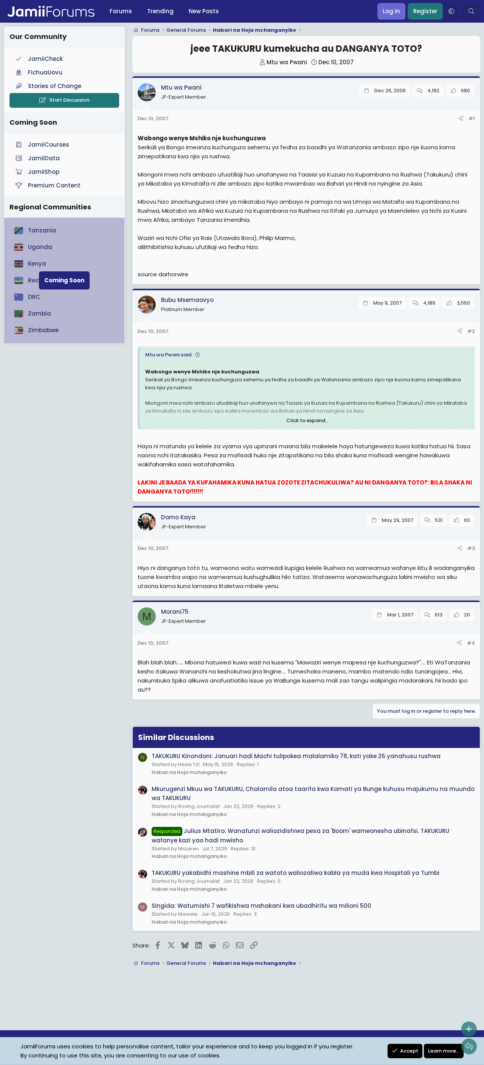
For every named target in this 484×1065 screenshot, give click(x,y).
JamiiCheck (45, 59)
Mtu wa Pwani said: (168, 354)
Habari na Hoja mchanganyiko (189, 772)
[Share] (461, 119)
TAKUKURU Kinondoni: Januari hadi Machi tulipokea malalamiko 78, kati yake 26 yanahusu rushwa (296, 756)
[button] (451, 11)
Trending (160, 11)
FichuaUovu (45, 72)
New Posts (204, 11)
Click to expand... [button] (307, 420)
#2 (471, 331)
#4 (471, 643)
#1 (471, 118)
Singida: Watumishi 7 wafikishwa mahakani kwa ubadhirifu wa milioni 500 (261, 906)
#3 (471, 548)
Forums (121, 11)
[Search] (471, 11)
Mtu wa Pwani (287, 62)
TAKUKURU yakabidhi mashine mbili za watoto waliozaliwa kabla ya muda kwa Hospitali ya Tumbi (295, 873)
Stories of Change (54, 86)
